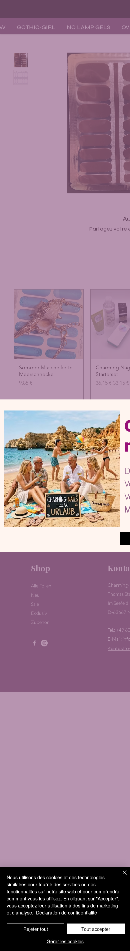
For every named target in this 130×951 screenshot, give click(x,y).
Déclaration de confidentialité (66, 912)
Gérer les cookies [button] (65, 941)
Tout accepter (95, 929)
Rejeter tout (35, 929)
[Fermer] (121, 877)
